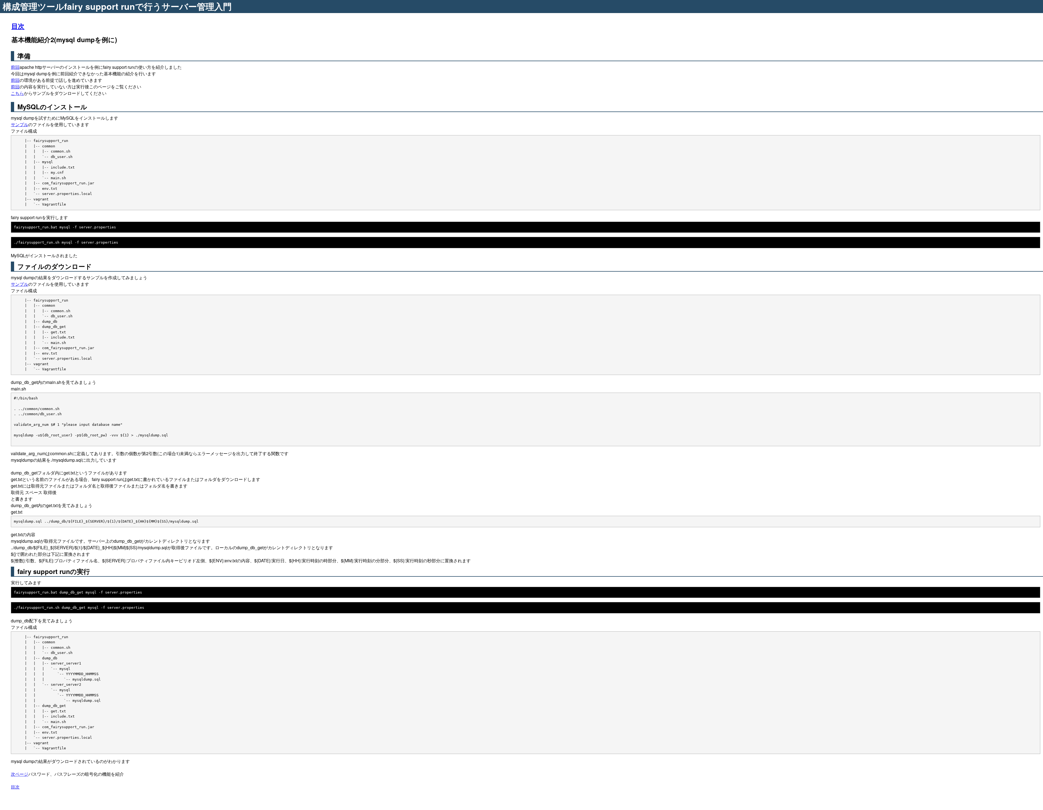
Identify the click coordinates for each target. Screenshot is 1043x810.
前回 (15, 67)
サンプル (19, 124)
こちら (17, 93)
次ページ (19, 774)
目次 (17, 25)
